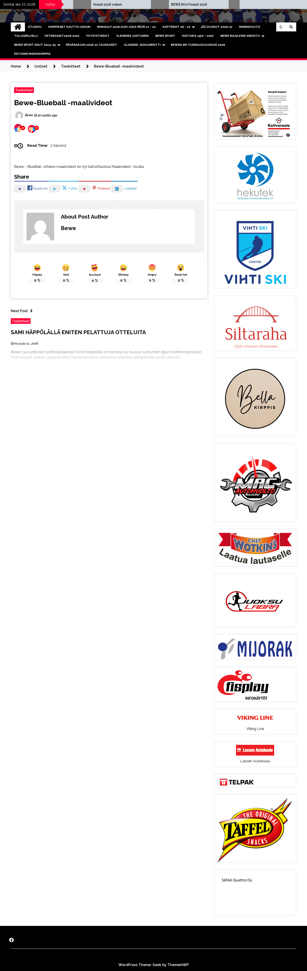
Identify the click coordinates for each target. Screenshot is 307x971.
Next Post (19, 311)
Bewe (68, 228)
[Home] (18, 26)
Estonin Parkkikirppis (32, 53)
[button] (281, 26)
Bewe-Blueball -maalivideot (63, 103)
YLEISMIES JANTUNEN (132, 35)
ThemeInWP (178, 965)
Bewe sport (165, 35)
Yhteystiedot (97, 35)
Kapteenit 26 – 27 (176, 26)
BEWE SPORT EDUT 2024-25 (35, 44)
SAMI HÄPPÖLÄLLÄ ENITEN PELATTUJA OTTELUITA (78, 332)
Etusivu (35, 26)
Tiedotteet (24, 90)
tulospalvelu (26, 35)
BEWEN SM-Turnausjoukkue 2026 (198, 44)
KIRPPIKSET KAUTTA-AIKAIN (69, 26)
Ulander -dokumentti (142, 44)
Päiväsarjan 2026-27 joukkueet (91, 44)
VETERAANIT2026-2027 (61, 35)
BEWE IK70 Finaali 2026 (164, 4)
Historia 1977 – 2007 (198, 35)
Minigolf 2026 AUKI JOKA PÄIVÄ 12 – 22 (126, 26)
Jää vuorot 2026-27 (216, 26)
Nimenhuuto (249, 26)
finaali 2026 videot (82, 4)
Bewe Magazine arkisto (240, 35)
